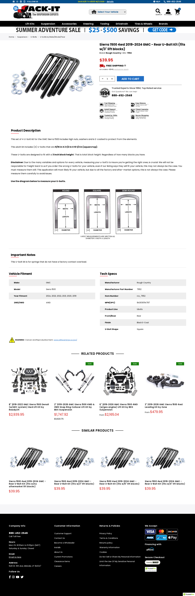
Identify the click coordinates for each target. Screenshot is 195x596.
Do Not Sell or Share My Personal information (120, 556)
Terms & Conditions (108, 538)
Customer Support (63, 533)
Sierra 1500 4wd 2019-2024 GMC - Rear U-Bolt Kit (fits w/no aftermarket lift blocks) (27, 484)
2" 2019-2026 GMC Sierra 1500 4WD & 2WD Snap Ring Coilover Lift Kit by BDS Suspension (74, 407)
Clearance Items (62, 561)
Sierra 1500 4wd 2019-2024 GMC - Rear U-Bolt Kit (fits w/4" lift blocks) (165, 482)
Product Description (26, 130)
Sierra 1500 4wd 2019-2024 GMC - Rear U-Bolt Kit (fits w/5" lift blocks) (119, 482)
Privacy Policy (105, 533)
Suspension (22, 37)
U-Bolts (34, 37)
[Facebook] (13, 1)
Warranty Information (109, 547)
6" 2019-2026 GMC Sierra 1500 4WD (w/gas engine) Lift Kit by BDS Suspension (118, 407)
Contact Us (59, 538)
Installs (57, 547)
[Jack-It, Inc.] (40, 12)
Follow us (32, 1)
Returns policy (105, 542)
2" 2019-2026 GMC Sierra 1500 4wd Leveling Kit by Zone (164, 405)
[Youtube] (24, 1)
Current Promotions (63, 556)
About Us (58, 552)
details (110, 1)
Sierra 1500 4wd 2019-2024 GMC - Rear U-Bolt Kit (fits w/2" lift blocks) (74, 482)
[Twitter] (21, 1)
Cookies (103, 552)
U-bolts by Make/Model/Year (52, 37)
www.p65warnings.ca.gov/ (65, 340)
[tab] (27, 130)
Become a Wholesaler (64, 542)
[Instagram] (17, 1)
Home (11, 37)
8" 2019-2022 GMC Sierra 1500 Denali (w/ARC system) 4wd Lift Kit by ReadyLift (29, 407)
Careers (58, 566)
